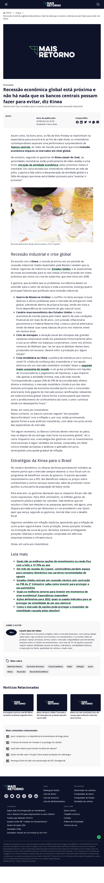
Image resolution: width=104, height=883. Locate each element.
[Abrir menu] (6, 4)
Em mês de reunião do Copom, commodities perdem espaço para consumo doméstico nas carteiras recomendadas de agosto (53, 572)
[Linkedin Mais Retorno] (81, 122)
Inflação (80, 666)
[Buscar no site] (98, 4)
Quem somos (70, 810)
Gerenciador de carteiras (85, 790)
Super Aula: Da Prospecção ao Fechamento (26, 810)
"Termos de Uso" (56, 856)
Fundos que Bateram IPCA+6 (20, 818)
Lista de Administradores (54, 801)
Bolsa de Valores (15, 666)
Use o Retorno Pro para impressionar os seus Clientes (31, 814)
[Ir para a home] (52, 4)
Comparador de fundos (84, 797)
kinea (10, 672)
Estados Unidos (61, 269)
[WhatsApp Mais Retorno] (93, 122)
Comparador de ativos (84, 794)
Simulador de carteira (83, 801)
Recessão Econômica (39, 672)
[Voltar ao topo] (99, 837)
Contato (67, 818)
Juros (90, 666)
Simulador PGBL (14, 829)
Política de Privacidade (73, 821)
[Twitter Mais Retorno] (85, 122)
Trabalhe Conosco (72, 814)
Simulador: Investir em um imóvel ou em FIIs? (27, 832)
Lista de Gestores (51, 797)
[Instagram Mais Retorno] (6, 796)
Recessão (21, 672)
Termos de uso (70, 825)
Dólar (69, 666)
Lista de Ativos (49, 794)
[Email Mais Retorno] (97, 122)
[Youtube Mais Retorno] (12, 796)
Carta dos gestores (35, 666)
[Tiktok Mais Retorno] (30, 796)
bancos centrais (20, 147)
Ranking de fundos (51, 790)
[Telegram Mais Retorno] (89, 122)
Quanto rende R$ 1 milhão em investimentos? (27, 821)
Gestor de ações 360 (16, 825)
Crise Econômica (55, 666)
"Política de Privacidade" (76, 856)
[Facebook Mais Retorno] (77, 122)
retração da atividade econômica (38, 164)
